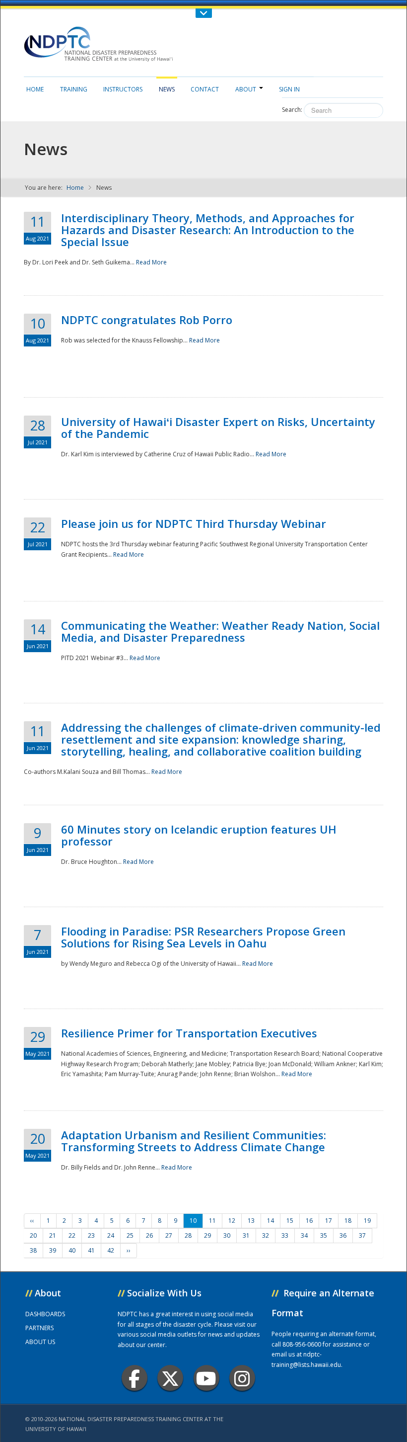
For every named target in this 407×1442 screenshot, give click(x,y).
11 (212, 1220)
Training (73, 89)
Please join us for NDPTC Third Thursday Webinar (193, 523)
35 (323, 1235)
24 (110, 1235)
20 (33, 1235)
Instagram (242, 1378)
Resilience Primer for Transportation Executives (189, 1032)
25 (130, 1235)
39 (52, 1250)
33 (284, 1235)
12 (231, 1220)
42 (110, 1250)
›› (129, 1250)
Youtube (206, 1378)
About (245, 89)
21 (52, 1235)
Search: (292, 109)
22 (71, 1235)
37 (362, 1235)
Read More (151, 262)
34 (304, 1235)
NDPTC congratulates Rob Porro (146, 319)
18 (347, 1220)
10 (193, 1220)
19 (367, 1220)
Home (35, 89)
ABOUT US (40, 1342)
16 (309, 1220)
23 (91, 1235)
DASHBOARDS (45, 1314)
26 (149, 1235)
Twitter (170, 1378)
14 (270, 1220)
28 (188, 1235)
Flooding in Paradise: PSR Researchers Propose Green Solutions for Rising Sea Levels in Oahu (203, 937)
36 (342, 1235)
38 (33, 1250)
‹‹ (32, 1220)
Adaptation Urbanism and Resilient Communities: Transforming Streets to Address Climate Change (193, 1140)
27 (168, 1235)
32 (265, 1235)
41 (91, 1250)
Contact (205, 89)
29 (207, 1235)
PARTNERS (39, 1328)
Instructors (122, 89)
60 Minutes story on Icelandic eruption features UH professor (199, 835)
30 (226, 1235)
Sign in (289, 89)
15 (289, 1220)
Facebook (134, 1378)
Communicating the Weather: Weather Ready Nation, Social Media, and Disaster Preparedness (220, 631)
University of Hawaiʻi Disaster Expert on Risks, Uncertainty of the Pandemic (218, 427)
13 (251, 1220)
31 (246, 1235)
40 (71, 1250)
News (167, 89)
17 (328, 1220)
